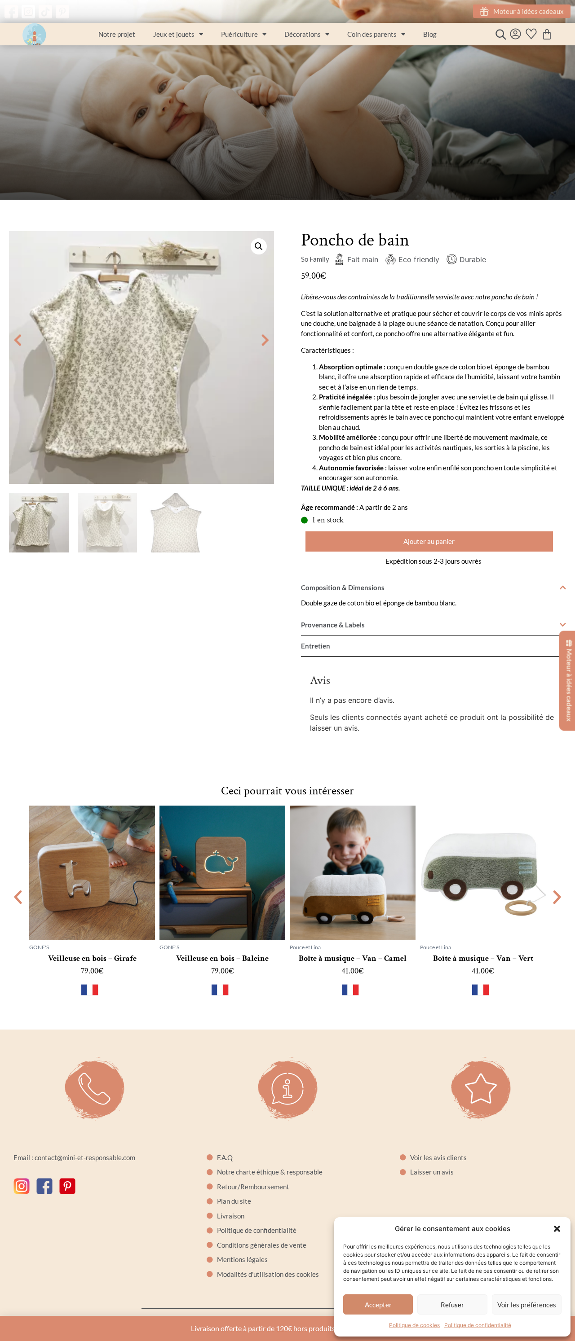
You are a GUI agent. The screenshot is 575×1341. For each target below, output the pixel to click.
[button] (557, 1228)
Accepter (378, 1305)
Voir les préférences (526, 1305)
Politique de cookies (414, 1325)
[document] (287, 670)
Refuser (452, 1305)
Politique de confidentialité (477, 1325)
